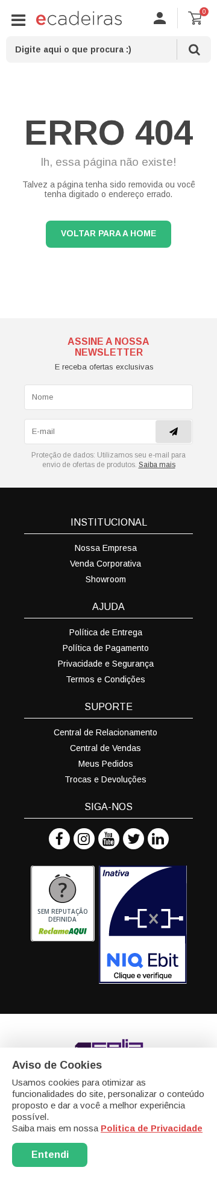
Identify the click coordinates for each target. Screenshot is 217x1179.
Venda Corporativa (105, 563)
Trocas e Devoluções (105, 779)
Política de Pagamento (106, 648)
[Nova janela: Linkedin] (158, 838)
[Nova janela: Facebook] (59, 838)
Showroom (106, 579)
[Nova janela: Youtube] (108, 838)
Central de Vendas (105, 748)
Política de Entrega (105, 632)
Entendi (50, 1154)
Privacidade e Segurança (106, 663)
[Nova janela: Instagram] (84, 838)
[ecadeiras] (79, 18)
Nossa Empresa (106, 548)
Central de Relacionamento (105, 732)
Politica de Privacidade (152, 1128)
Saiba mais (157, 465)
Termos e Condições (105, 679)
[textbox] (108, 49)
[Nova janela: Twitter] (133, 838)
